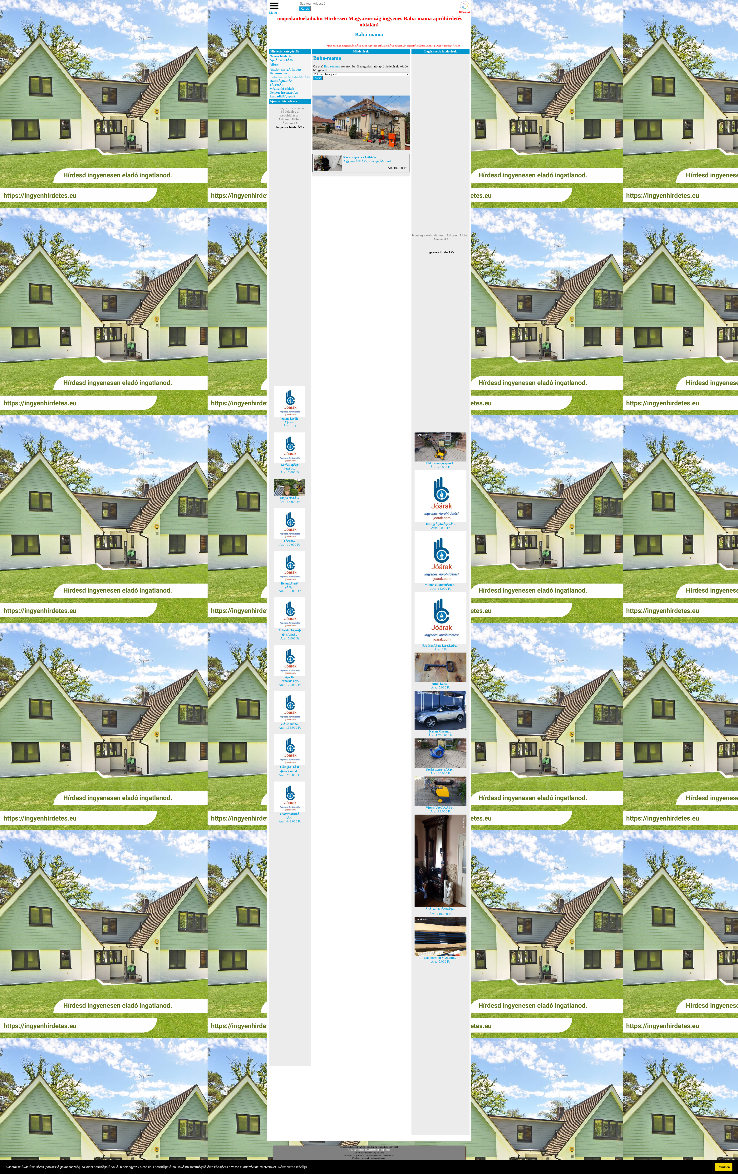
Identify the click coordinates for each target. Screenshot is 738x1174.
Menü (273, 12)
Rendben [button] (724, 1167)
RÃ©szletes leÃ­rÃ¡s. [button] (293, 1167)
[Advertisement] (289, 197)
